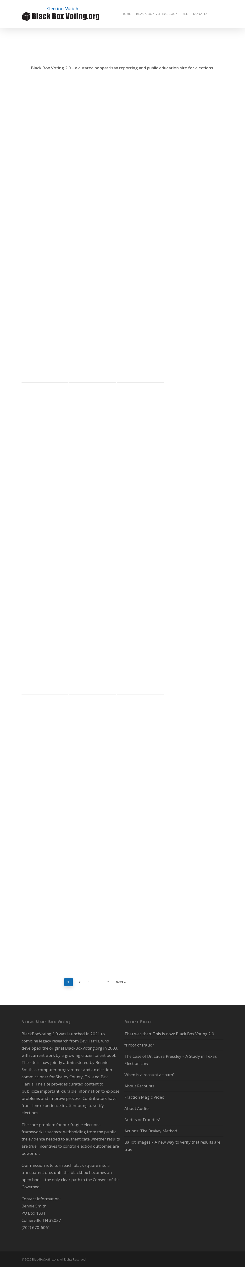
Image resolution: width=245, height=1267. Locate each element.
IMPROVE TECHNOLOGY (42, 165)
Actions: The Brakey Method (138, 731)
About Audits (137, 1108)
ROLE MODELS (50, 172)
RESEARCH (32, 172)
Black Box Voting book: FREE (162, 14)
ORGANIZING (130, 768)
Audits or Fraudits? (142, 1119)
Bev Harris (37, 150)
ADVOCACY (55, 150)
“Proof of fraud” (139, 1045)
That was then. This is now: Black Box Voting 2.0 (41, 128)
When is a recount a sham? (41, 483)
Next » (121, 982)
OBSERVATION (35, 505)
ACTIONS (149, 484)
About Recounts (139, 1086)
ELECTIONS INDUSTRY (40, 157)
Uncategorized (84, 208)
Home (126, 14)
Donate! (200, 14)
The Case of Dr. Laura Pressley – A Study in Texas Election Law (139, 149)
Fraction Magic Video (144, 1097)
